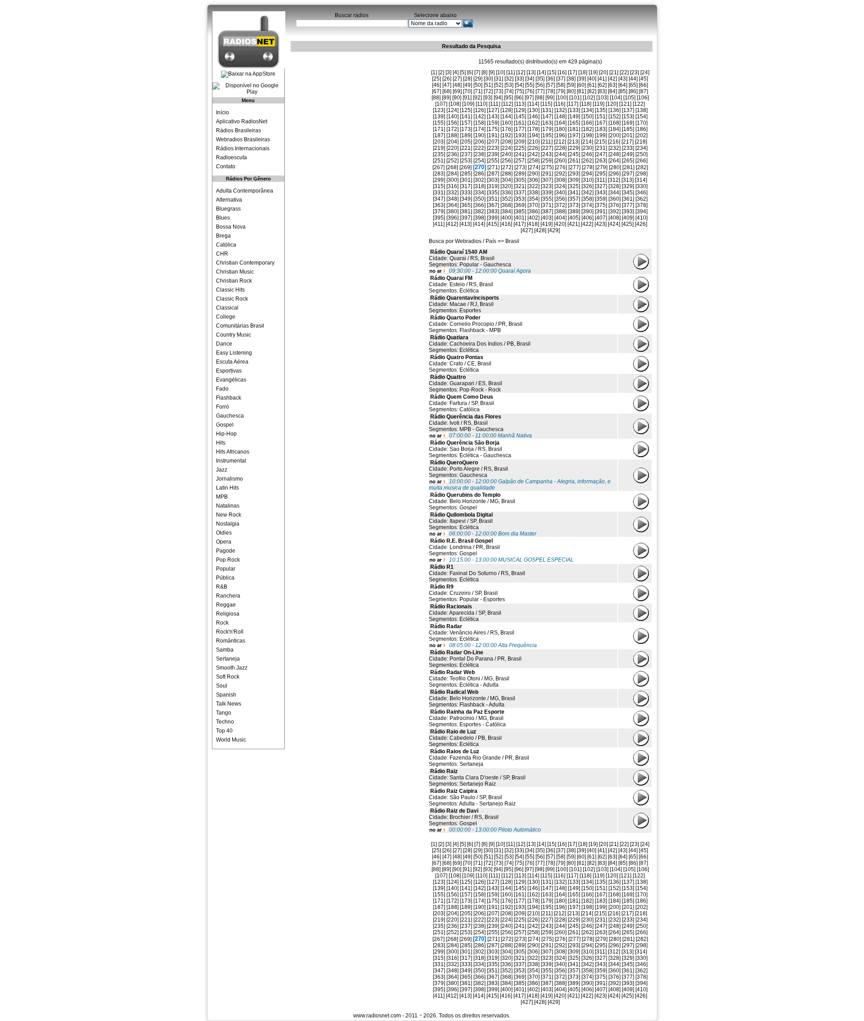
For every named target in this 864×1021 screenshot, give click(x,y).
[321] (520, 186)
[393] (628, 211)
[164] (560, 123)
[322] (533, 186)
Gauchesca (230, 416)
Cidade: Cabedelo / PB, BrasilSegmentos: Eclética (465, 738)
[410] (641, 218)
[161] (520, 123)
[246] (587, 154)
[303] (493, 180)
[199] (601, 135)
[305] (520, 180)
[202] (641, 135)
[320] (506, 186)
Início (222, 112)
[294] (587, 174)
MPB (222, 497)
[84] (612, 91)
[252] (452, 160)
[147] (547, 116)
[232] (614, 148)
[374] (587, 205)
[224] (506, 148)
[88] (436, 97)
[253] (466, 160)
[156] (452, 123)
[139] (439, 116)
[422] (587, 224)
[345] (628, 192)
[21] (613, 72)
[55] (529, 85)
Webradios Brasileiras (243, 139)
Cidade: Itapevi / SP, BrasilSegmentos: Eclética (461, 521)
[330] (641, 186)
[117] (572, 104)
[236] (452, 154)
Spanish (226, 695)
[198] (587, 135)
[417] (519, 224)
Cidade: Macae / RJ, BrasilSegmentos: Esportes (464, 304)
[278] (588, 167)
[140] (452, 116)
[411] (439, 224)
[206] (479, 142)
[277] (574, 167)
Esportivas (229, 371)
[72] (488, 91)
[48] (457, 85)
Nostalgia (227, 524)
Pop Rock (228, 560)
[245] (574, 154)
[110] (481, 104)
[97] (529, 97)
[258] (533, 160)
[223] (493, 148)
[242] (533, 154)
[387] (547, 211)
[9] (492, 72)
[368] (506, 205)
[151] (601, 116)
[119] (598, 104)
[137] (628, 110)
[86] (633, 91)
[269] (465, 167)
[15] (551, 72)
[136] (614, 110)
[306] (533, 180)
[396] (452, 218)
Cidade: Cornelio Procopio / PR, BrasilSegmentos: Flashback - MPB (475, 324)
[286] (479, 174)
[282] (642, 167)
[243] (547, 154)
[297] (628, 174)
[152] (614, 116)
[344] (614, 192)
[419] (546, 224)
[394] (641, 211)
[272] (507, 167)
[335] (493, 192)
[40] (591, 79)
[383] (493, 211)
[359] (601, 199)
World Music (231, 740)
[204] (452, 142)
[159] (493, 123)
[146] (533, 116)
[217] (627, 142)
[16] (562, 72)
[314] (641, 180)
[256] (506, 160)
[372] (560, 205)
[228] (560, 148)
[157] (466, 123)
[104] (616, 97)
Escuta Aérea (232, 362)
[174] (479, 129)
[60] (581, 85)
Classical (227, 308)
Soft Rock (227, 677)
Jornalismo (229, 479)
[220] (452, 148)
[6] (470, 72)
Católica (226, 245)
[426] (641, 224)
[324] (560, 186)
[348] (452, 199)
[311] (601, 180)
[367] (493, 205)
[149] (574, 116)
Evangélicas (231, 380)
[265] (628, 160)
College (225, 317)
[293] (574, 174)
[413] (465, 224)
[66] (643, 85)
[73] (498, 91)
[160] (506, 123)
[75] (519, 91)
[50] (477, 85)
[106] (643, 97)
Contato (225, 166)
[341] (574, 192)
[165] (574, 123)
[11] (510, 72)
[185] (628, 129)
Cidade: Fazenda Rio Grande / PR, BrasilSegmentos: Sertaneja (479, 757)
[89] (446, 97)
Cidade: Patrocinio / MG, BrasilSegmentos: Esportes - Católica (467, 718)
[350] (479, 199)
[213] (573, 142)
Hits (220, 443)
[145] (520, 116)
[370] (533, 205)
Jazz (221, 470)
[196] (560, 135)
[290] (533, 174)
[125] (466, 110)
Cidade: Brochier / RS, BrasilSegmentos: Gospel (464, 817)
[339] (547, 192)
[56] (540, 85)
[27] (457, 79)
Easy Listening (234, 353)
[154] (641, 116)
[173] (466, 129)
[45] (643, 79)
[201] (628, 135)
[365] (466, 205)
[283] (439, 174)
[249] (628, 154)
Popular (225, 569)
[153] (628, 116)
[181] (574, 129)
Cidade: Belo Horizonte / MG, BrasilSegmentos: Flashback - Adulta (472, 698)
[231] (601, 148)
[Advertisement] (358, 110)
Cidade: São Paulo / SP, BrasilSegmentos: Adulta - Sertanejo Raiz (472, 797)
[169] (628, 123)
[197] (574, 135)
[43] (622, 79)
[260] (560, 160)
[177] (520, 129)
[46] (436, 85)
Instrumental (231, 461)
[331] (439, 192)
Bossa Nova (231, 227)
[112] (507, 104)
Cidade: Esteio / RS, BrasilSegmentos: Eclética (461, 284)
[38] (571, 79)
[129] (520, 110)
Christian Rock (234, 281)
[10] (500, 72)
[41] (602, 79)
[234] (641, 148)
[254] (479, 160)
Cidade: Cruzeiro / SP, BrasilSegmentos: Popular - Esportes (467, 593)
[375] (601, 205)
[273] (520, 167)
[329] (628, 186)
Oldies (224, 533)
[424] (614, 224)
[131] (547, 110)
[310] (587, 180)
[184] (614, 129)
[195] (547, 135)
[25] (436, 79)
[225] (520, 148)
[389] (574, 211)
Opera (223, 542)
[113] (520, 104)
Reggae (226, 605)
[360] (614, 199)
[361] (628, 199)
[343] (601, 192)
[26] (446, 79)
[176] (506, 129)
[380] (452, 211)
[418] (533, 224)
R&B (221, 587)
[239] (493, 154)
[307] (547, 180)
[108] (455, 104)
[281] (628, 167)
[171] (439, 129)
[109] (468, 104)
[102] (589, 97)
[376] (614, 205)
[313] (627, 180)
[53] (508, 85)
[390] (587, 211)
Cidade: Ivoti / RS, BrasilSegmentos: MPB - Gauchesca (466, 423)
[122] (639, 104)
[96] (518, 97)
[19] (593, 72)
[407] (601, 218)
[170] (641, 123)
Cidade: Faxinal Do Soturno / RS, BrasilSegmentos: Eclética (477, 573)
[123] (439, 110)
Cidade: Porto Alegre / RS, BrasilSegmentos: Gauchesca (468, 468)
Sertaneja (228, 659)
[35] (540, 79)
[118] (585, 104)
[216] (614, 142)
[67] (436, 91)
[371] (547, 205)
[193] (520, 135)
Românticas (230, 641)
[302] (479, 180)
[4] (456, 72)
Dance (224, 344)
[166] (587, 123)
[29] (477, 79)
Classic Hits (230, 290)
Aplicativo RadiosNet (241, 121)
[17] (572, 72)
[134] (587, 110)
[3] (448, 72)
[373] (574, 205)
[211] (547, 142)
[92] (477, 97)
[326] (587, 186)
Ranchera (228, 596)
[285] (466, 174)
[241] (520, 154)
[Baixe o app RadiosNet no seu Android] (248, 88)
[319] (493, 186)
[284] (452, 174)
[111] (494, 104)
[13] (531, 72)
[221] (466, 148)
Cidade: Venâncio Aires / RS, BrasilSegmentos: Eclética (471, 632)
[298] (641, 174)
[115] (546, 104)
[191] (493, 135)
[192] (506, 135)
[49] (467, 85)
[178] (533, 129)
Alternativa (229, 200)
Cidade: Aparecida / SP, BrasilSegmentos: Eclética (465, 612)
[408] (614, 218)
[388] (560, 211)
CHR (222, 254)
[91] (467, 97)
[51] (488, 85)
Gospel (225, 425)
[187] (439, 135)
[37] (560, 79)
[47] (446, 85)
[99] (549, 97)
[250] (641, 154)
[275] (547, 167)
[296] (614, 174)
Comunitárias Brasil (240, 326)
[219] (439, 148)
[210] (533, 142)
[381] (466, 211)
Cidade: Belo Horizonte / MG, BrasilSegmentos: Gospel (472, 501)
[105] (629, 97)
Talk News (228, 704)
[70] (467, 91)
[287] (493, 174)
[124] (452, 110)
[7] (477, 72)
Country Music (233, 335)
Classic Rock (232, 299)
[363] (439, 205)
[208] (506, 142)
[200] (614, 135)
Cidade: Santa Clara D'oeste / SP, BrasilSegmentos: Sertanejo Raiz (477, 777)
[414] (479, 224)
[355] (547, 199)
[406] (587, 218)
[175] (493, 129)
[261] (574, 160)
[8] (484, 72)
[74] (508, 91)
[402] (533, 218)
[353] (520, 199)
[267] (438, 167)
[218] (641, 142)
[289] (520, 174)
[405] (574, 218)
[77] (540, 91)
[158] (479, 123)
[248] (614, 154)
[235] (439, 154)
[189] (466, 135)
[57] (550, 85)
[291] (547, 174)
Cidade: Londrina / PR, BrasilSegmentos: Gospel (464, 547)
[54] (519, 85)
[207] (493, 142)
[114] (533, 104)
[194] (533, 135)
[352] (506, 199)
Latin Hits (227, 488)
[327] (601, 186)
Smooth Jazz (232, 668)
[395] (439, 218)
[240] (506, 154)
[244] (560, 154)
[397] (466, 218)
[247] (601, 154)
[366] (479, 205)
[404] (560, 218)
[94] (498, 97)
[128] (506, 110)
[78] (550, 91)
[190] (479, 135)
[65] (633, 85)
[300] (452, 180)
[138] (641, 110)
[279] (601, 167)
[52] (498, 85)
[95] (508, 97)
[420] (560, 224)
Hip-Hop (226, 434)
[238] (479, 154)
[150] (587, 116)
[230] (587, 148)
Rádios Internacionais (243, 148)
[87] (643, 91)
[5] (463, 72)
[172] (452, 129)
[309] (574, 180)
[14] (541, 72)
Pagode (225, 551)
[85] (622, 91)
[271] (493, 167)
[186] (641, 129)
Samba (225, 650)
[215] (600, 142)
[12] (520, 72)
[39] (581, 79)
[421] (573, 224)
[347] (439, 199)
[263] (601, 160)
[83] (602, 91)
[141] (466, 116)
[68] (446, 91)
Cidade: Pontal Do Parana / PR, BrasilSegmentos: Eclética (475, 658)
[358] (587, 199)
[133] (574, 110)
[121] (625, 104)
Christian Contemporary (245, 263)
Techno (225, 722)
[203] (439, 142)
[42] (612, 79)
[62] (602, 85)
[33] (519, 79)
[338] (533, 192)
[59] (571, 85)
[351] (493, 199)
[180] (560, 129)
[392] (614, 211)
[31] (498, 79)
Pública (225, 578)
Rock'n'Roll (229, 632)
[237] (466, 154)
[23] (634, 72)
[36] (550, 79)
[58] (560, 85)
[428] (540, 230)
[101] (575, 97)
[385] (520, 211)
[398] (479, 218)
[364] (452, 205)
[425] (627, 224)
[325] (574, 186)
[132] (560, 110)
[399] (493, 218)
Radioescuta (231, 157)
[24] (644, 72)
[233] (628, 148)
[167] (601, 123)
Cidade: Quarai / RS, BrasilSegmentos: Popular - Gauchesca (470, 258)
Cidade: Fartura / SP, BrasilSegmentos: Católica (461, 403)
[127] (493, 110)
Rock (222, 623)
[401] (520, 218)
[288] (506, 174)
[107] (441, 104)
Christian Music (235, 272)
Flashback (228, 398)
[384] (506, 211)
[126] (479, 110)
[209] (520, 142)
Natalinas (227, 506)
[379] (439, 211)
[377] (628, 205)
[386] (533, 211)
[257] (520, 160)
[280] (615, 167)
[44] (633, 79)
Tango (223, 713)
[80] (571, 91)
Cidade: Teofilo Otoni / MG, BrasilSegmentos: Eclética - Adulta (469, 678)
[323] (547, 186)
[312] (614, 180)
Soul (221, 686)
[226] (533, 148)
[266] (641, 160)
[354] (533, 199)
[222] (479, 148)
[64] (622, 85)
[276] (561, 167)
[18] (582, 72)
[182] (587, 129)
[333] (466, 192)
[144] (506, 116)
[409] (628, 218)
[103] (602, 97)
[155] (439, 123)
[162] (533, 123)
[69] (457, 91)
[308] (560, 180)
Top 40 (224, 731)
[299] (439, 180)
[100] (562, 97)
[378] (641, 205)
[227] (547, 148)
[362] (641, 199)
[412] (452, 224)
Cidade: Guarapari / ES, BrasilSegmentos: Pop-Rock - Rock (465, 383)
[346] (641, 192)
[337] (520, 192)
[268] (452, 167)
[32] (508, 79)
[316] (452, 186)
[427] (527, 230)
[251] (439, 160)
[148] (560, 116)
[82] (591, 91)
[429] (554, 230)
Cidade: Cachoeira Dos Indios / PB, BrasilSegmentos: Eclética (480, 343)
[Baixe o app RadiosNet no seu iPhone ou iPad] (248, 74)
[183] (601, 129)
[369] (520, 205)
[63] (612, 85)
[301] (466, 180)
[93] (487, 97)
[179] (547, 129)
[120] (612, 104)
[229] (574, 148)
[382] (479, 211)
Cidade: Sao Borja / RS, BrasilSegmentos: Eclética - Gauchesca (470, 449)
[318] (479, 186)
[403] (547, 218)
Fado (222, 389)
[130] (533, 110)
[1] (434, 72)
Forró (222, 407)
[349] (466, 199)
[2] (441, 72)
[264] (614, 160)
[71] (477, 91)
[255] (493, 160)
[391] (601, 211)
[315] (439, 186)
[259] (547, 160)
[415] (492, 224)
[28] (467, 79)
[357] (574, 199)
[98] (539, 97)
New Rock (228, 515)
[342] (587, 192)
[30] (488, 79)
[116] (559, 104)
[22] (624, 72)
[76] (529, 91)
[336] (506, 192)
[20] (603, 72)
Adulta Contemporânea (244, 191)
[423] (600, 224)
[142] (479, 116)
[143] (493, 116)
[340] (560, 192)
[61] (591, 85)
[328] (614, 186)
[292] (560, 174)
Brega (223, 236)
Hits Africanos (232, 452)
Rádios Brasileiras (238, 130)
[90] (456, 97)
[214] (587, 142)
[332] (452, 192)
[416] (506, 224)
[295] (601, 174)
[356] (560, 199)
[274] (534, 167)
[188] (452, 135)
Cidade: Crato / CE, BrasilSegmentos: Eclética (460, 363)
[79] (560, 91)
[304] (506, 180)
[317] (466, 186)
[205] (466, 142)
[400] (506, 218)
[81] (581, 91)
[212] (560, 142)
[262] (587, 160)
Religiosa (227, 614)
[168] (614, 123)
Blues (223, 218)
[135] (601, 110)
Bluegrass (228, 209)
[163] (547, 123)
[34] (529, 79)
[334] (479, 192)
